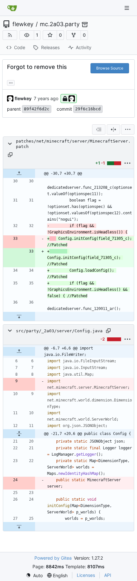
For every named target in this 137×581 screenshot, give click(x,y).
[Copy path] (10, 154)
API (107, 575)
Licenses (86, 575)
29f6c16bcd (88, 109)
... (11, 82)
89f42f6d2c (36, 109)
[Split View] (113, 129)
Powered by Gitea (53, 558)
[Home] (12, 8)
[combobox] (98, 129)
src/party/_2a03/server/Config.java (59, 330)
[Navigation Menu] (127, 8)
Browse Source (109, 68)
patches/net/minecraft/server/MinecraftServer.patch (73, 144)
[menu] (127, 129)
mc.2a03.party (60, 24)
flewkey (22, 24)
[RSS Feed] (10, 35)
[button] (26, 35)
